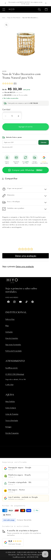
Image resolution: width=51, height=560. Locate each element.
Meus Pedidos (10, 401)
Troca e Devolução (11, 420)
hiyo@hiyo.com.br (11, 368)
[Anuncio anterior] (5, 3)
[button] (3, 9)
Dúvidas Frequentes (12, 433)
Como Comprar (10, 408)
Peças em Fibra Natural (13, 17)
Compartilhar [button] (11, 178)
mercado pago (9, 520)
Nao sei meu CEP (7, 147)
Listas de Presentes (11, 414)
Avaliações (9, 332)
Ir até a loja (9, 384)
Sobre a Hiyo (10, 319)
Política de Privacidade (13, 351)
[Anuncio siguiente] (46, 3)
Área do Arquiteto (11, 338)
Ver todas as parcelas (11, 98)
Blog (7, 326)
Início (3, 17)
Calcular (43, 142)
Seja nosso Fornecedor (13, 345)
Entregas (8, 427)
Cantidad (6, 109)
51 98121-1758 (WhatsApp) (14, 374)
